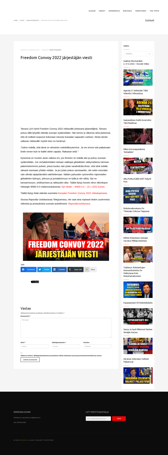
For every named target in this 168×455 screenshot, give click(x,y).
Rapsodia (24, 440)
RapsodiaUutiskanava (79, 203)
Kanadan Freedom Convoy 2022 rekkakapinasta (82, 193)
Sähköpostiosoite (59, 342)
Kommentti (25, 316)
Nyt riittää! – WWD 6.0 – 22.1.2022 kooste (83, 186)
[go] (150, 53)
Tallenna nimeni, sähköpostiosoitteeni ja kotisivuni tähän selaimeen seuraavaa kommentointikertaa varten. (61, 356)
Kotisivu (86, 342)
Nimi (23, 342)
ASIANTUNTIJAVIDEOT (55, 50)
